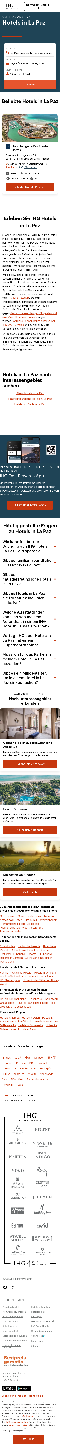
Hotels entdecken (40, 1306)
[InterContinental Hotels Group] (10, 6)
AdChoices (37, 1335)
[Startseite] (6, 1096)
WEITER (28, 1439)
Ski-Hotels (33, 923)
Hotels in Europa (10, 1017)
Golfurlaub (17, 931)
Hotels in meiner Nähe (13, 999)
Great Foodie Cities (29, 916)
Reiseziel (10, 48)
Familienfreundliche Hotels (15, 972)
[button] (55, 6)
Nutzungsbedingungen (14, 1340)
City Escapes (8, 916)
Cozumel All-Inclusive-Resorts (18, 954)
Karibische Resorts (29, 946)
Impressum (37, 1341)
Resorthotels (29, 927)
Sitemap (35, 1345)
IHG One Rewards (18, 297)
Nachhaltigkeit (10, 1330)
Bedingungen (29, 1416)
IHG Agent (36, 1316)
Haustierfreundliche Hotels (32, 1002)
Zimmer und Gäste (15, 69)
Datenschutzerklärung (19, 1424)
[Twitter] (13, 1287)
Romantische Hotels (13, 923)
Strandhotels (7, 946)
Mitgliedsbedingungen (14, 1335)
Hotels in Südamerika (30, 1025)
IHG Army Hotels (40, 1326)
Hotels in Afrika (27, 1029)
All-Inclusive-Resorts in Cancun (30, 950)
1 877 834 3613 (12, 1379)
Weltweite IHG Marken (14, 1311)
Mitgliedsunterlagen (42, 1330)
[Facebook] (5, 1287)
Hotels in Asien (31, 1017)
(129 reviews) (30, 167)
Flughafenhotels (10, 927)
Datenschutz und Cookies (11, 1346)
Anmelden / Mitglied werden (39, 6)
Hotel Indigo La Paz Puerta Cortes (30, 148)
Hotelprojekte (38, 1311)
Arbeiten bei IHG (11, 1306)
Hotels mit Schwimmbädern (41, 919)
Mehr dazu (11, 59)
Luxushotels (35, 999)
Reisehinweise (10, 1326)
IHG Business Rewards (43, 1321)
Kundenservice (10, 1321)
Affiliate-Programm (12, 1316)
